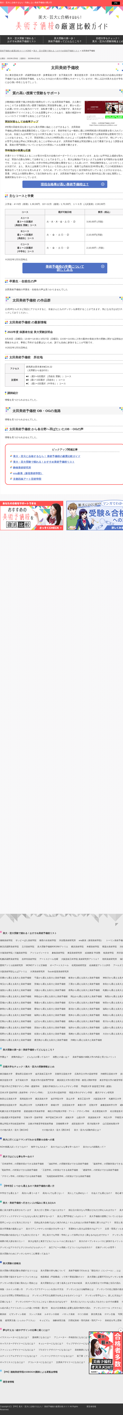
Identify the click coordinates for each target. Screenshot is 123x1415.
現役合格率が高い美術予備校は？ (65, 184)
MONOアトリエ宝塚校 (36, 965)
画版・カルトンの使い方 (11, 1289)
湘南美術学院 (6, 940)
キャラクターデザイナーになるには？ (17, 1343)
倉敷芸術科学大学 (108, 1105)
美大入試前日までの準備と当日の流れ (103, 1283)
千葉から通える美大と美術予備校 (50, 978)
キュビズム (44, 1320)
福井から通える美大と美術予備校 (84, 1027)
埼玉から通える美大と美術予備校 (15, 984)
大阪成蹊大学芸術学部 (10, 1117)
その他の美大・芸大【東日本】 (14, 1130)
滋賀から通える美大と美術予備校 (15, 990)
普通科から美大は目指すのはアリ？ (85, 1229)
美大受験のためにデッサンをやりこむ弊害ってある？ (25, 1253)
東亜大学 (82, 1105)
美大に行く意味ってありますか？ (50, 1210)
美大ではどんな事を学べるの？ (65, 1147)
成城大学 (69, 1117)
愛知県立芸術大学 (24, 1074)
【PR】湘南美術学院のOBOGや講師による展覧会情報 (30, 1372)
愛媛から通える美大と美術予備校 (15, 1027)
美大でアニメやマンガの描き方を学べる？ (46, 1229)
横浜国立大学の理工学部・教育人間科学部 (77, 1080)
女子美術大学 (22, 1080)
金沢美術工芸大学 (43, 1074)
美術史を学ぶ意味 (113, 1320)
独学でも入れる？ (39, 1147)
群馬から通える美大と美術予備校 (84, 990)
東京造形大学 (6, 1080)
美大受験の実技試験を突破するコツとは (18, 1270)
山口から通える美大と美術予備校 (50, 1021)
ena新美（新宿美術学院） (28, 473)
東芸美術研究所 (74, 953)
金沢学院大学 (57, 1099)
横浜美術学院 (77, 946)
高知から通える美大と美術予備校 (50, 1027)
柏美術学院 (108, 953)
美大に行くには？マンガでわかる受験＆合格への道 (28, 1139)
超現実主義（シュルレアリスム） (20, 1320)
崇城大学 (55, 1105)
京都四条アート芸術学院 (27, 479)
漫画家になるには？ (41, 1337)
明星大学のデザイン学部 (80, 1092)
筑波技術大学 (94, 1117)
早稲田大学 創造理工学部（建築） (97, 1086)
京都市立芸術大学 (63, 1074)
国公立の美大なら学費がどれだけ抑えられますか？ (92, 1210)
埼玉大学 (108, 1117)
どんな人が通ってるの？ (38, 1057)
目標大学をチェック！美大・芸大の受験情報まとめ (28, 1066)
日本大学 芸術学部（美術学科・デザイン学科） (22, 1092)
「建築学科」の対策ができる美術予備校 (100, 1170)
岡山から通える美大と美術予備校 (86, 996)
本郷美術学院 (93, 946)
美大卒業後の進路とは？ (11, 1229)
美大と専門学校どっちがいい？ (71, 1216)
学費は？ (4, 1057)
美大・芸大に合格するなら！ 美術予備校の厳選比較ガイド (46, 456)
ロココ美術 (83, 1314)
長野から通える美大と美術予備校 (15, 1034)
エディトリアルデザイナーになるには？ (18, 1356)
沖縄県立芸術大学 (109, 1074)
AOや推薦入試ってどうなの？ (14, 1147)
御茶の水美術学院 (47, 940)
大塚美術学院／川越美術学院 (13, 953)
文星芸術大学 (68, 1105)
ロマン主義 (110, 1314)
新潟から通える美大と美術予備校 (84, 1009)
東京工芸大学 (84, 1099)
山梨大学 (81, 1117)
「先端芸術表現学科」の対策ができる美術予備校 (67, 1176)
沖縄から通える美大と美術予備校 (86, 1040)
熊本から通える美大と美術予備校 (84, 1015)
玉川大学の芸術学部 (56, 1092)
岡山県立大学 (26, 1105)
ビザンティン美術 (17, 1314)
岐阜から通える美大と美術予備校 (84, 978)
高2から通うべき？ (31, 1193)
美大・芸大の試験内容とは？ (87, 1130)
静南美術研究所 (22, 467)
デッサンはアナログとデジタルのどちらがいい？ (23, 1247)
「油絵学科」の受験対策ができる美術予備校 (67, 1164)
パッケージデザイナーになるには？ (57, 1356)
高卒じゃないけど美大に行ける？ (15, 1222)
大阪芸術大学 (99, 1099)
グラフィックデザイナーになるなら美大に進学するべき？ (27, 1216)
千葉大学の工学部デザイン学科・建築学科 (20, 1086)
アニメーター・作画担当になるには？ (71, 1337)
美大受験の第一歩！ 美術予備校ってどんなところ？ (65, 40)
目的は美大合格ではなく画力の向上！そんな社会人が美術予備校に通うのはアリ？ (72, 1222)
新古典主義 (96, 1314)
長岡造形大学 (26, 1099)
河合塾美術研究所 (67, 940)
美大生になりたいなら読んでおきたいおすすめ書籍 (95, 1302)
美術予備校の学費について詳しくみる (65, 268)
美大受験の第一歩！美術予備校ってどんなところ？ (28, 1049)
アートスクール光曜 (48, 959)
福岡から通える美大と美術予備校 (50, 1015)
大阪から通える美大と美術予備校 (50, 990)
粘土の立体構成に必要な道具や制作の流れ (70, 1308)
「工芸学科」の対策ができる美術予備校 (59, 1170)
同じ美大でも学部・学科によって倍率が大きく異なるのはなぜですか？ (76, 1235)
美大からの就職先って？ (94, 1147)
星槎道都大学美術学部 (34, 1111)
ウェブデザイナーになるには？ (81, 1343)
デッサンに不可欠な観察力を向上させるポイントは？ (57, 1295)
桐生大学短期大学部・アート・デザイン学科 (68, 1111)
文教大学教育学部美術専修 (40, 1123)
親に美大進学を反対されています (15, 1210)
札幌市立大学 (115, 1099)
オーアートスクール (59, 965)
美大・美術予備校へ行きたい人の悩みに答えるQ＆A (29, 1203)
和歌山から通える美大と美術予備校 (51, 996)
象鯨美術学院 (58, 953)
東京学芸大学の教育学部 (111, 1080)
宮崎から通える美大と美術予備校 (15, 1040)
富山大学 (70, 1099)
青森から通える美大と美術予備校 (50, 1002)
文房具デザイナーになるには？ (70, 1362)
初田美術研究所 (109, 959)
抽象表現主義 (59, 1320)
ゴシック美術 (35, 1314)
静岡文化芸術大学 (8, 1105)
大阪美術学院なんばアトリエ (13, 971)
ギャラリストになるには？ (12, 1362)
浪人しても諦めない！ (78, 1193)
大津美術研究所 (37, 971)
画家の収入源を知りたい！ (12, 1241)
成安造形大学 (78, 1123)
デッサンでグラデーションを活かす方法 (44, 1289)
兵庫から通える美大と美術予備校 (15, 978)
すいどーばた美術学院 (26, 940)
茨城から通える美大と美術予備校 (50, 984)
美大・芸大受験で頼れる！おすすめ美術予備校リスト (44, 461)
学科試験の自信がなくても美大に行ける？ (20, 1235)
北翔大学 (93, 1105)
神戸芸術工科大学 (54, 1117)
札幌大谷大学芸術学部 (10, 1111)
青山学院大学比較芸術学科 (12, 1123)
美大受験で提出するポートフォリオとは (18, 1277)
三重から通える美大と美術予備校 (84, 984)
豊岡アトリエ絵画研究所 (11, 965)
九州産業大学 (41, 1105)
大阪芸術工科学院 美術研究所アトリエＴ (80, 959)
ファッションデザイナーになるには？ (17, 1350)
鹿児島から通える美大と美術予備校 (51, 1040)
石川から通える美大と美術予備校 (84, 1002)
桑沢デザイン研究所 (104, 1092)
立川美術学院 (28, 946)
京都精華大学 (62, 1123)
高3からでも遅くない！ (54, 1193)
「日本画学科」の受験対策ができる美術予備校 (22, 1164)
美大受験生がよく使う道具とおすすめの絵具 (61, 1283)
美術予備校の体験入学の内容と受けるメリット (94, 1057)
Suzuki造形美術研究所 (58, 971)
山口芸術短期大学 (111, 1123)
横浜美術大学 (41, 1099)
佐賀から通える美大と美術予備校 (50, 1034)
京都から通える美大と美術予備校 (15, 996)
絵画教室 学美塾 (92, 953)
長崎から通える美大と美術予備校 (84, 1034)
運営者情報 (8, 1382)
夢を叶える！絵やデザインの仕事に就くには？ (26, 1330)
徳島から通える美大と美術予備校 (84, 1021)
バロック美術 (68, 1314)
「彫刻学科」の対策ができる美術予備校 (18, 1170)
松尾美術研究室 (79, 965)
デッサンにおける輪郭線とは (80, 1289)
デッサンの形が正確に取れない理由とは (18, 1283)
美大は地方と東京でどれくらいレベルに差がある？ (52, 1241)
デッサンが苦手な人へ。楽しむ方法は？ (104, 1295)
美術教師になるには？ (85, 1350)
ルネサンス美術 (52, 1314)
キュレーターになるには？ (50, 1343)
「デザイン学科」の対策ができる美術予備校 (21, 1176)
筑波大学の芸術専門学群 (42, 1080)
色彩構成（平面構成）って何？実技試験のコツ (62, 1277)
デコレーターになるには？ (40, 1362)
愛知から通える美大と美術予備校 (50, 1009)
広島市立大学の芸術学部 (86, 1074)
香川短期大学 (93, 1123)
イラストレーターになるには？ (14, 1337)
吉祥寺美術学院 (29, 959)
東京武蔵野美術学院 (9, 946)
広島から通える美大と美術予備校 (15, 1021)
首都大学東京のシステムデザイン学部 (60, 1086)
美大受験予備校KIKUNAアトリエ (52, 946)
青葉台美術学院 (109, 946)
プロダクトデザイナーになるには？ (55, 1350)
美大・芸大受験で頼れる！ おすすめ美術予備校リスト (21, 40)
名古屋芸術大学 (99, 1111)
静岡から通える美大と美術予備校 (15, 1009)
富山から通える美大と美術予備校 (15, 1015)
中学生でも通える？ (9, 1193)
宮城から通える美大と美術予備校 (15, 1002)
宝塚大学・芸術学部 (33, 1117)
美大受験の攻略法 (12, 1263)
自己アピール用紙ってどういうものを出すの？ (71, 1247)
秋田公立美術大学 (8, 1099)
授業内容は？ (17, 1057)
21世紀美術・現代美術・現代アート (85, 1320)
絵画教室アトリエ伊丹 (99, 965)
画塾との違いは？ (61, 1057)
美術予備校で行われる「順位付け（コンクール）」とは (95, 1270)
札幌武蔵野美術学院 (9, 959)
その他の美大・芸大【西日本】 (56, 1130)
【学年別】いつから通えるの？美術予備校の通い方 (28, 1186)
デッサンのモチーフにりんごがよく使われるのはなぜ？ (42, 1302)
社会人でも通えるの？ (101, 1193)
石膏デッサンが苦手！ (106, 1247)
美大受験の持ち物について (53, 1270)
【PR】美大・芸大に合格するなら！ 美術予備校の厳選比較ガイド (40, 1406)
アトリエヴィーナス (39, 953)
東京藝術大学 (6, 1074)
